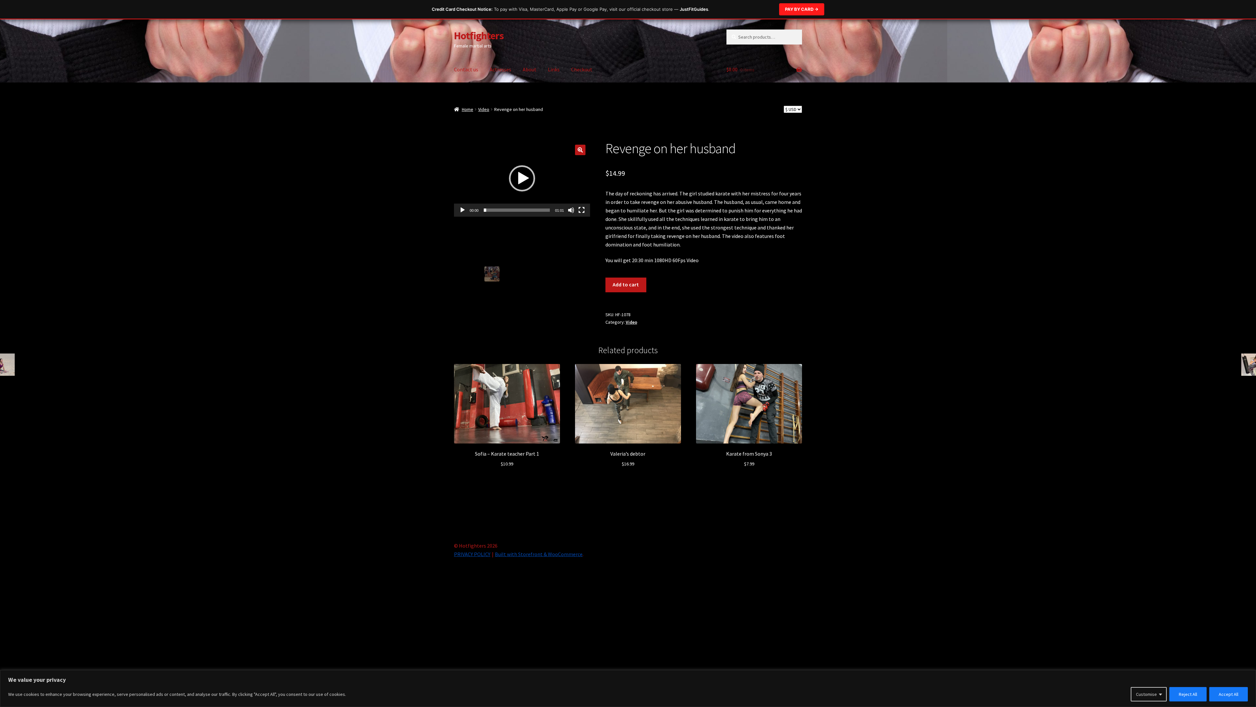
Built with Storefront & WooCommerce (539, 554)
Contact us (466, 69)
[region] (628, 688)
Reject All (1188, 694)
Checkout (581, 69)
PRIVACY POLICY (472, 554)
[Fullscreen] (581, 210)
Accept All (1228, 694)
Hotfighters (479, 35)
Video (483, 109)
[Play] (462, 210)
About (529, 69)
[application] (522, 178)
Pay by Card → (801, 9)
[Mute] (571, 210)
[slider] (517, 210)
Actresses (500, 69)
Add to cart (626, 284)
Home (467, 109)
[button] (580, 150)
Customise (1146, 694)
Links (554, 69)
